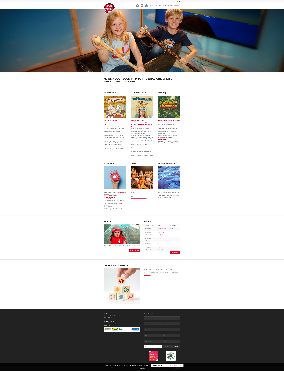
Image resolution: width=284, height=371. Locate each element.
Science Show (160, 238)
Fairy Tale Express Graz (119, 192)
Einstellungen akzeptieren (158, 365)
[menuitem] (152, 5)
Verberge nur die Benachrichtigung (174, 365)
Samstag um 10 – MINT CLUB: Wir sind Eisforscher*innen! (162, 234)
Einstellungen (142, 368)
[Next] (282, 40)
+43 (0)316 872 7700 (110, 321)
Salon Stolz (106, 194)
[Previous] (1, 40)
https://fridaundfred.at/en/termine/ (139, 198)
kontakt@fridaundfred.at (109, 323)
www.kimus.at (147, 275)
